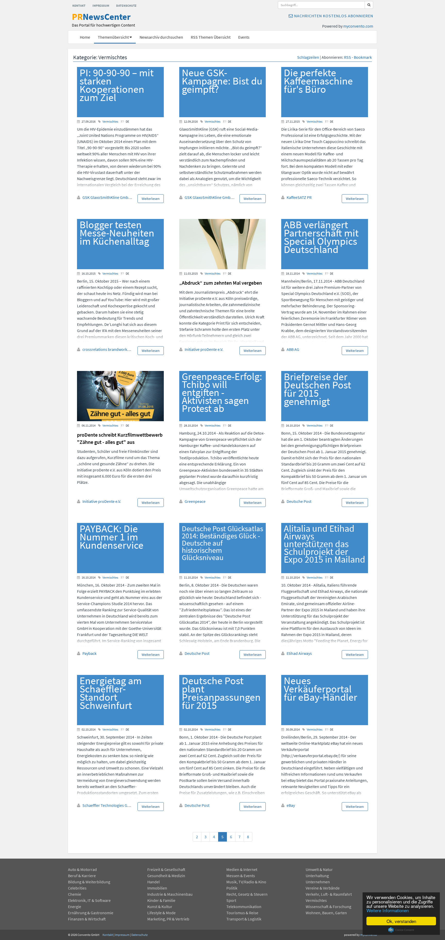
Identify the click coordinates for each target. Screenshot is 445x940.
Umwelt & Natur (319, 869)
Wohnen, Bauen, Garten (326, 912)
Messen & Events (240, 875)
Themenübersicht (114, 37)
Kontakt (78, 5)
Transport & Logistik (243, 918)
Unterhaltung (317, 875)
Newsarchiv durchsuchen (161, 37)
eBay (291, 805)
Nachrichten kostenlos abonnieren (333, 15)
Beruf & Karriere (82, 875)
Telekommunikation (243, 906)
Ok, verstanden (401, 921)
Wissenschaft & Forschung (328, 906)
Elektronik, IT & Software (89, 900)
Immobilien (157, 888)
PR (103, 20)
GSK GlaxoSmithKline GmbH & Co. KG (114, 197)
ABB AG (293, 349)
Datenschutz (126, 5)
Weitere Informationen (387, 910)
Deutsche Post (299, 501)
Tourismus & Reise (242, 912)
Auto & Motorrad (82, 869)
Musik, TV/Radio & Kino (246, 881)
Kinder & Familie (161, 900)
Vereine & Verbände (323, 888)
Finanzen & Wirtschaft (87, 918)
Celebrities (77, 888)
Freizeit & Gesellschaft (166, 869)
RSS (347, 57)
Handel (153, 881)
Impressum (100, 5)
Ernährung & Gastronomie (90, 912)
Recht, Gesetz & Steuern (247, 894)
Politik (231, 888)
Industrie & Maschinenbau (170, 894)
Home (85, 37)
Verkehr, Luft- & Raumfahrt (329, 894)
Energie (74, 906)
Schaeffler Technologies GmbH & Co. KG (116, 805)
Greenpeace (195, 501)
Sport (231, 900)
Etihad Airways (299, 653)
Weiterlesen (151, 198)
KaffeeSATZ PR (299, 197)
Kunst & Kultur (159, 906)
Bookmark (363, 57)
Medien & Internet (241, 869)
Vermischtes (110, 121)
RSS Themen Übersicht (210, 37)
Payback (89, 653)
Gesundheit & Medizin (166, 875)
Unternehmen (318, 881)
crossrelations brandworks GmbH (111, 349)
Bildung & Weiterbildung (89, 881)
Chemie (74, 894)
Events (244, 37)
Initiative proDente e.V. (204, 349)
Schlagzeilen (308, 57)
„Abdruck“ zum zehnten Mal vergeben (220, 283)
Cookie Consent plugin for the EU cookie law (401, 930)
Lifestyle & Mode (161, 912)
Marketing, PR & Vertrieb (168, 918)
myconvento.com (358, 26)
